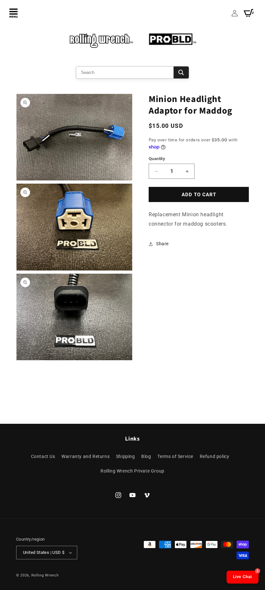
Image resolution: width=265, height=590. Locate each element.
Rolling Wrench (45, 575)
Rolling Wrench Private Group (132, 470)
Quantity (157, 158)
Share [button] (162, 243)
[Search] (181, 72)
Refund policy (214, 456)
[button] (13, 13)
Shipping (125, 456)
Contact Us (43, 456)
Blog (146, 456)
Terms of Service (175, 456)
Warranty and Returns (85, 456)
